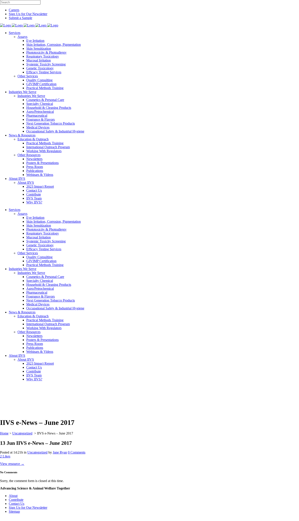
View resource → (12, 464)
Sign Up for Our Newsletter (28, 14)
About (13, 496)
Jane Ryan (60, 452)
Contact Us (16, 503)
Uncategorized (22, 433)
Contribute (16, 500)
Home (4, 433)
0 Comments (76, 452)
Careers (14, 10)
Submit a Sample (20, 18)
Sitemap (14, 511)
